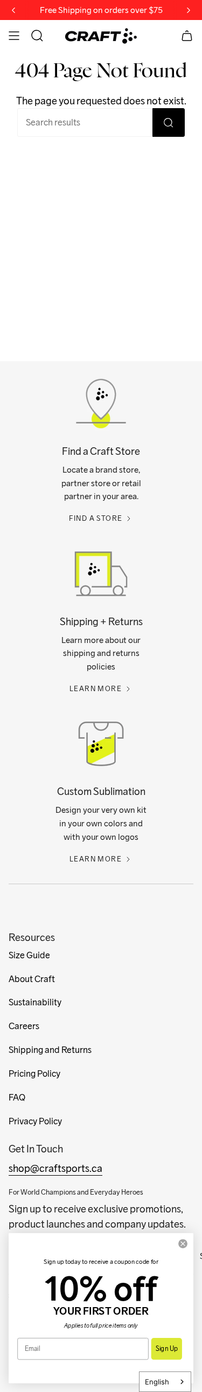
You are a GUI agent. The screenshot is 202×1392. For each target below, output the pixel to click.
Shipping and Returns (50, 1050)
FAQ (17, 1097)
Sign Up (167, 1348)
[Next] (188, 10)
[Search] (168, 122)
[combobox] (165, 1381)
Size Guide (29, 955)
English (157, 1381)
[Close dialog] (183, 1244)
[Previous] (13, 10)
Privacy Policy (35, 1121)
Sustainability (35, 1002)
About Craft (32, 979)
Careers (24, 1026)
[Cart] (187, 35)
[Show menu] (14, 35)
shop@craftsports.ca (55, 1168)
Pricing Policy (34, 1073)
